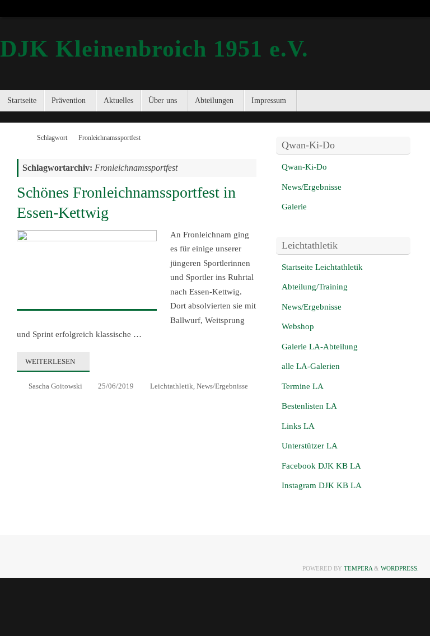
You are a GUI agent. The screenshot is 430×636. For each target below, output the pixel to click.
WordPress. (400, 568)
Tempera (358, 568)
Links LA (298, 426)
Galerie (294, 206)
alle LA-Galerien (311, 366)
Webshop (298, 326)
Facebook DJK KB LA (321, 465)
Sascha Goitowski (55, 386)
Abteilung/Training (315, 286)
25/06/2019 (116, 386)
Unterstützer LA (310, 445)
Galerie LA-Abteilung (320, 346)
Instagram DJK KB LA (322, 485)
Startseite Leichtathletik (322, 267)
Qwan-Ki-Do (304, 166)
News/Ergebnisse (222, 386)
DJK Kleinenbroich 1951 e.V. (154, 49)
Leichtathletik (171, 386)
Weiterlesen (50, 361)
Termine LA (303, 386)
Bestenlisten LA (309, 405)
